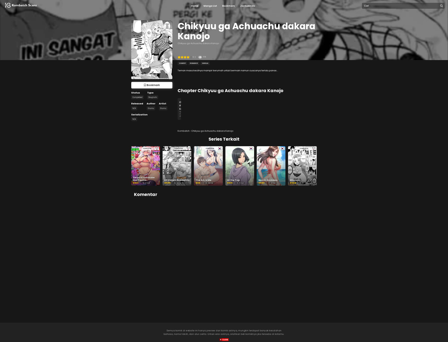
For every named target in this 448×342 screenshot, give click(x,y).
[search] (441, 6)
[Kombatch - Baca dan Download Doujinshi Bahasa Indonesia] (20, 9)
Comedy (182, 63)
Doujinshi (152, 97)
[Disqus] (224, 244)
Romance (194, 63)
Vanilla (205, 63)
